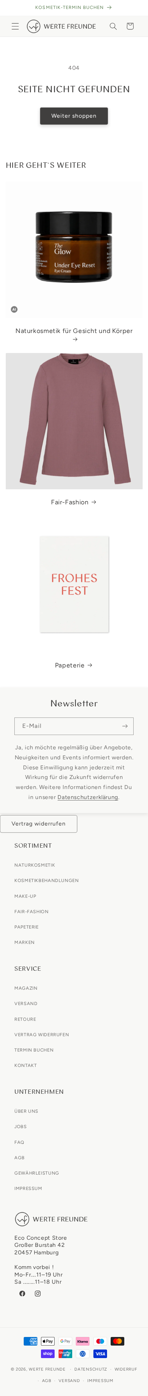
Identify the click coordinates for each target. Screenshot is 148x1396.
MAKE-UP (25, 896)
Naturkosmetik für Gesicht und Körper (74, 330)
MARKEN (24, 942)
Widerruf (126, 1369)
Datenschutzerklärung (87, 797)
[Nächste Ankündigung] (134, 8)
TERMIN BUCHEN (34, 1050)
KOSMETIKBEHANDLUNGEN (46, 880)
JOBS (20, 1126)
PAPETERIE (26, 927)
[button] (15, 26)
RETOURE (25, 1019)
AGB (19, 1157)
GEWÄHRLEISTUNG (36, 1173)
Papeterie (70, 665)
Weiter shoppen (74, 115)
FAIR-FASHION (31, 911)
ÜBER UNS (26, 1111)
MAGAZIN (25, 988)
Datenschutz (90, 1369)
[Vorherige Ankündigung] (14, 8)
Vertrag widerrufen (38, 823)
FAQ (19, 1142)
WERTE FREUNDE (47, 1369)
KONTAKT (25, 1065)
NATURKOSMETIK (34, 865)
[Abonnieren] (125, 726)
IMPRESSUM (28, 1188)
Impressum (100, 1380)
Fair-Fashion (70, 502)
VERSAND (25, 1003)
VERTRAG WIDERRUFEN (41, 1034)
